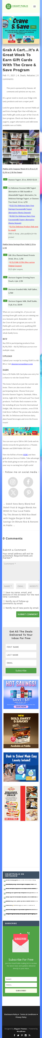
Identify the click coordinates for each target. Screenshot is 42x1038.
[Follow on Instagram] (13, 482)
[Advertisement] (21, 846)
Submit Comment (28, 614)
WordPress (21, 1031)
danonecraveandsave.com (22, 364)
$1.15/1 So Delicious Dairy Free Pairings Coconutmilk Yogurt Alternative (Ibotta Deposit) (21, 209)
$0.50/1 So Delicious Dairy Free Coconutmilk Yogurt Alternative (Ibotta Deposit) (21, 219)
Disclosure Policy (11, 1014)
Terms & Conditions (28, 1014)
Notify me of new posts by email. (22, 607)
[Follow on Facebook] (28, 482)
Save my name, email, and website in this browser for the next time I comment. (21, 594)
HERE (25, 455)
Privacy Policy (21, 1017)
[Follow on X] (13, 493)
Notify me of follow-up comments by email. (15, 602)
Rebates (31, 75)
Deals (23, 75)
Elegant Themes (20, 1029)
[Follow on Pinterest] (29, 493)
